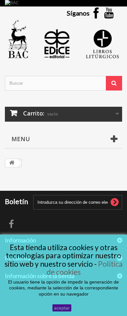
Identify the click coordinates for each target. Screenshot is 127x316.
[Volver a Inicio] (12, 163)
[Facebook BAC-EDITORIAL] (96, 12)
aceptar (62, 307)
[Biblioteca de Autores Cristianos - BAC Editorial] (63, 39)
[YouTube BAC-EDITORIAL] (109, 12)
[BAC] (63, 3)
